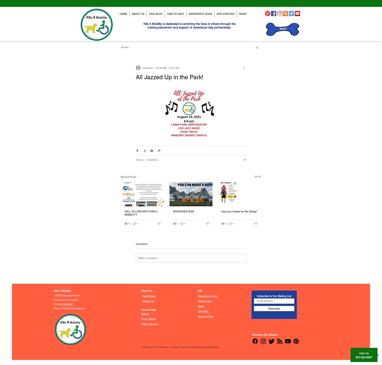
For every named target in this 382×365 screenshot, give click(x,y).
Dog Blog (203, 311)
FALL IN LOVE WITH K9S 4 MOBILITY (141, 213)
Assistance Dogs (207, 296)
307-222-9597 (65, 304)
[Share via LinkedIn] (151, 150)
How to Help (148, 309)
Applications (205, 301)
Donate (145, 313)
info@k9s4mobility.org (73, 308)
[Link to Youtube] (287, 341)
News (201, 306)
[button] (257, 47)
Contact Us (148, 301)
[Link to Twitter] (271, 341)
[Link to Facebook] (255, 341)
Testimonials (149, 296)
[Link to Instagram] (263, 341)
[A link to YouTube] (297, 13)
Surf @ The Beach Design (205, 347)
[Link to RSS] (279, 341)
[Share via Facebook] (137, 150)
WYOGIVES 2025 (183, 211)
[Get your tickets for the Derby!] (239, 194)
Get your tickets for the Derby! (239, 211)
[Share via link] (159, 150)
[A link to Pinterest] (267, 13)
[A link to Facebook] (273, 13)
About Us (146, 290)
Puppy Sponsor (149, 323)
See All (258, 176)
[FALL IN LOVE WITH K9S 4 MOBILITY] (142, 194)
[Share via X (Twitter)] (144, 150)
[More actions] (244, 68)
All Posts (125, 47)
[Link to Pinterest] (296, 341)
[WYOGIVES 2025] (191, 194)
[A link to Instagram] (279, 13)
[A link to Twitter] (291, 13)
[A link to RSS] (285, 13)
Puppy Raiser (148, 318)
